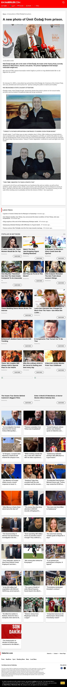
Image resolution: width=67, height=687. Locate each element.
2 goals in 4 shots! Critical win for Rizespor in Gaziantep (24, 213)
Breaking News (21, 659)
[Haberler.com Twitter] (64, 669)
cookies (34, 681)
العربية (13, 5)
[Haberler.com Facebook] (61, 669)
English (5, 5)
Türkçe (37, 5)
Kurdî (29, 5)
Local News (33, 659)
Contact (56, 653)
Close (62, 683)
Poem (3, 659)
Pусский (21, 5)
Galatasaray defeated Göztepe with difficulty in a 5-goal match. (27, 224)
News (27, 659)
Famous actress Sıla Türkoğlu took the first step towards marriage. (28, 228)
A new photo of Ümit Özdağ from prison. (17, 14)
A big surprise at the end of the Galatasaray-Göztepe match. (26, 221)
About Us (49, 653)
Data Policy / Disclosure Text (12, 684)
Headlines (8, 659)
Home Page (63, 653)
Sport (13, 659)
